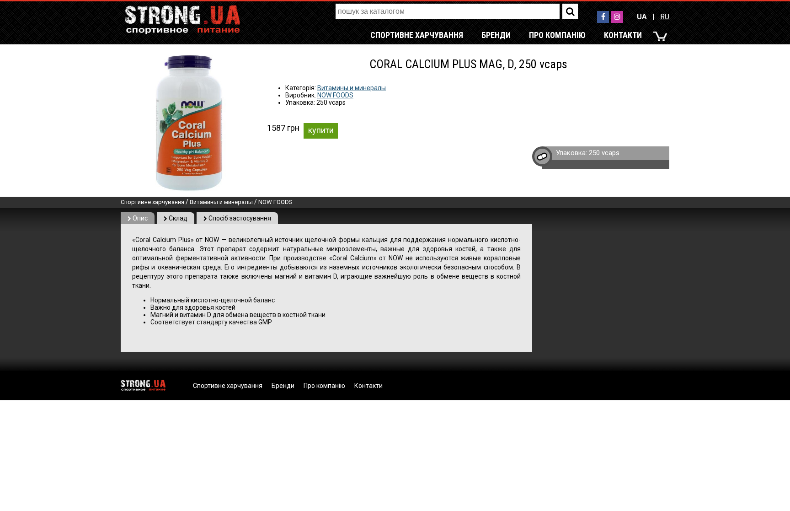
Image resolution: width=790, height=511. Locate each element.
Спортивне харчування (416, 35)
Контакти (623, 35)
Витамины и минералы (351, 87)
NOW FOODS (335, 95)
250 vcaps (604, 153)
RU (664, 16)
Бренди (496, 35)
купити (321, 130)
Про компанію (557, 35)
